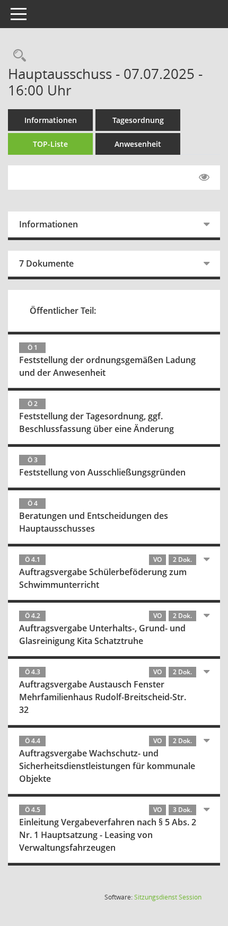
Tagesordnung (138, 120)
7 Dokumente (46, 263)
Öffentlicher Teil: (63, 310)
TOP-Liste (50, 144)
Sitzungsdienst (167, 897)
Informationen (50, 120)
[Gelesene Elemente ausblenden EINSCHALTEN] (204, 177)
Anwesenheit (138, 144)
